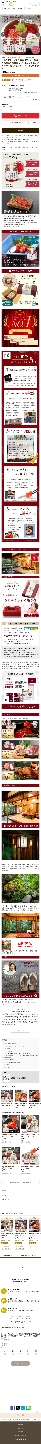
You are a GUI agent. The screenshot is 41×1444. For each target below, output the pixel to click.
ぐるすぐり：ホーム (7, 1419)
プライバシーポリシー (20, 1435)
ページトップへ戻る (36, 1411)
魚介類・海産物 (25, 1419)
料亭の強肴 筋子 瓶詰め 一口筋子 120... (35, 1104)
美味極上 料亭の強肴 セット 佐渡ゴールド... (21, 1104)
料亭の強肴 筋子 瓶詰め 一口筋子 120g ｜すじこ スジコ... (10, 1135)
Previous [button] (3, 34)
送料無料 (20, 8)
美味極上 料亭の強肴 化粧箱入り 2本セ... (7, 1234)
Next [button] (37, 34)
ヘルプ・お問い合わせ (20, 1439)
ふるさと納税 (11, 8)
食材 (16, 1419)
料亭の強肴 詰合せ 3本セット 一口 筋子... (6, 1104)
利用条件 (20, 1428)
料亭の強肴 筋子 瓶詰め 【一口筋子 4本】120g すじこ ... (30, 1167)
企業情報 (20, 1424)
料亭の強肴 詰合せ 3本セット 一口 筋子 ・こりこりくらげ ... (10, 1167)
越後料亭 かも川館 (6, 1142)
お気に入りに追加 (16, 122)
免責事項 (20, 1432)
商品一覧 (4, 1190)
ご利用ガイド (5, 1195)
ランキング (28, 8)
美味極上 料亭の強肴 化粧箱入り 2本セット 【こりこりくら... (30, 1135)
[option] (20, 34)
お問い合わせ (5, 1199)
